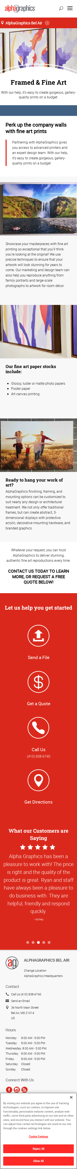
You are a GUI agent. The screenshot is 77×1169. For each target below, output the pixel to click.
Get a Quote (38, 703)
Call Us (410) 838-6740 (26, 994)
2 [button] (33, 942)
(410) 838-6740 (38, 756)
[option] (38, 891)
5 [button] (49, 942)
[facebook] (9, 1089)
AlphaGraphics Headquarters (43, 976)
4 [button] (44, 942)
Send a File (38, 657)
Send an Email (20, 1001)
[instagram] (16, 1089)
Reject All (38, 1149)
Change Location (35, 970)
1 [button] (28, 942)
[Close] (71, 1097)
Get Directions (38, 802)
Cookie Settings (38, 1136)
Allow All (38, 1161)
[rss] (24, 1089)
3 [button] (38, 942)
